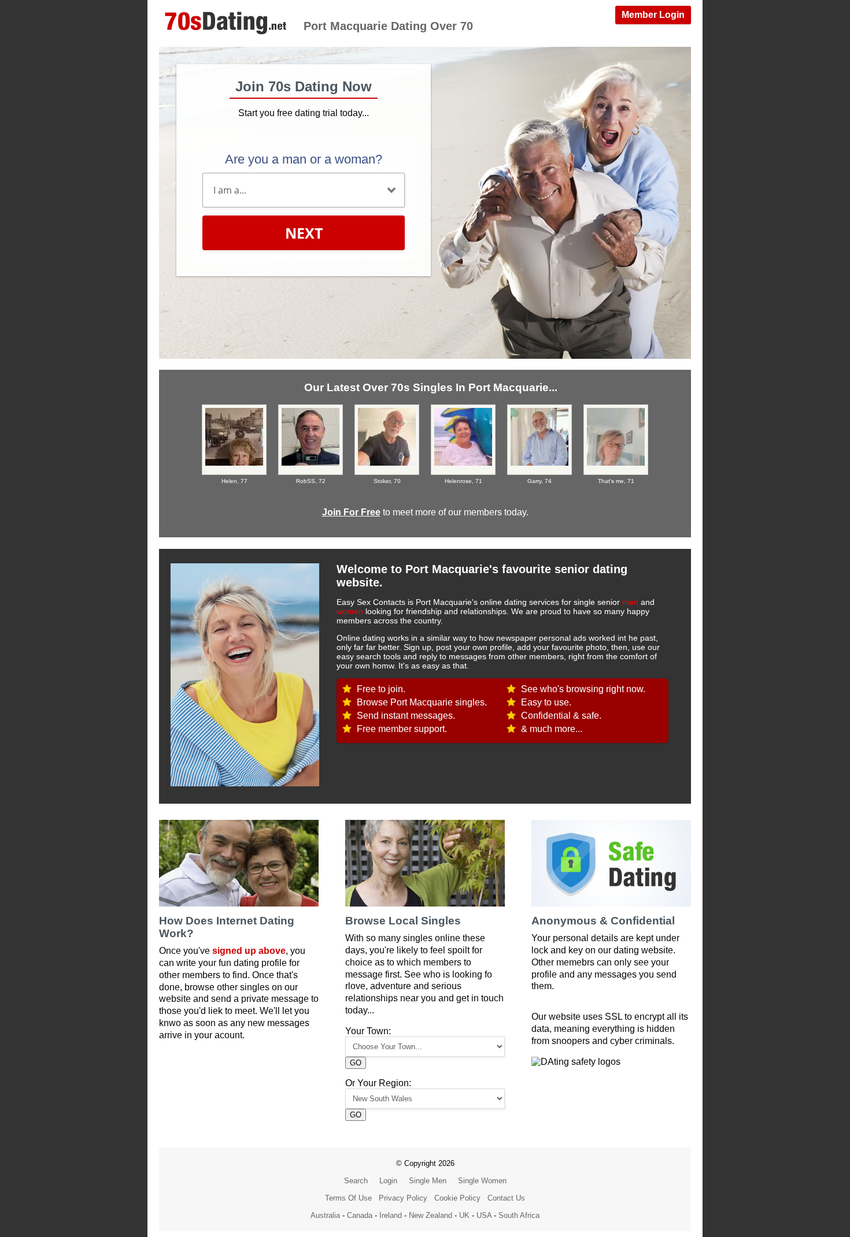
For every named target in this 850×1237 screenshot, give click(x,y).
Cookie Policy (457, 1198)
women (350, 611)
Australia (325, 1215)
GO (355, 1062)
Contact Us (506, 1198)
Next (304, 233)
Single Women (482, 1180)
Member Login (653, 15)
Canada (359, 1215)
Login (388, 1180)
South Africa (518, 1215)
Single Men (427, 1180)
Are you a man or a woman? (303, 159)
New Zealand (430, 1215)
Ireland (390, 1215)
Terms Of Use (348, 1198)
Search (356, 1180)
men (630, 602)
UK (464, 1215)
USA (483, 1215)
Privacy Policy (403, 1198)
